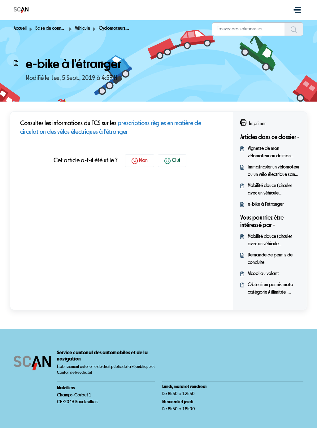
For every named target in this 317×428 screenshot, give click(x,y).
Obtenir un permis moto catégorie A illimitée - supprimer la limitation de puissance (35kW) (272, 289)
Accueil (20, 28)
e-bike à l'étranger (266, 204)
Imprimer (257, 123)
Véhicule (82, 28)
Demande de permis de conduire (270, 259)
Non (143, 160)
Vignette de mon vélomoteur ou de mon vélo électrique (269, 153)
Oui (176, 160)
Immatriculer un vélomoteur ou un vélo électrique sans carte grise (273, 171)
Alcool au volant (263, 273)
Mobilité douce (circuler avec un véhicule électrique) (270, 190)
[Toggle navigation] (297, 9)
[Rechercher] (293, 29)
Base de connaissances (58, 28)
